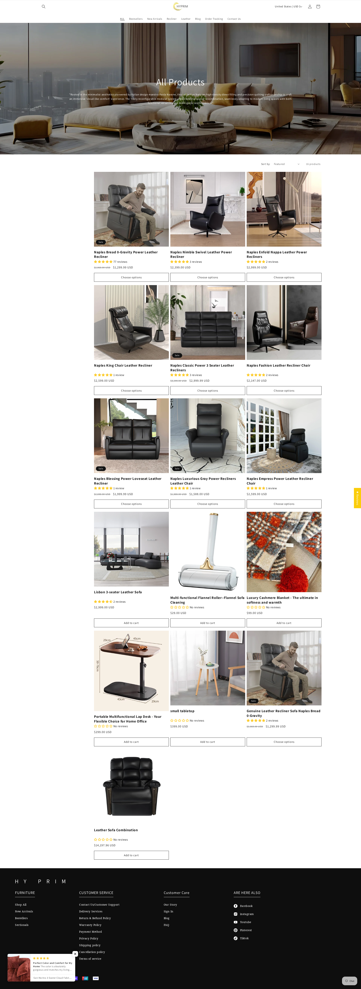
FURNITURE (25, 892)
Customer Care (177, 892)
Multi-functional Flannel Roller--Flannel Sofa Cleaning (207, 600)
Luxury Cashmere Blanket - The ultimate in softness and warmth (282, 600)
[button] (43, 6)
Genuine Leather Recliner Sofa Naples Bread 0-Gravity (283, 713)
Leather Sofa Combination (116, 830)
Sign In (168, 911)
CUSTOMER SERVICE (96, 892)
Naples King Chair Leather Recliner (123, 365)
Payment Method (90, 931)
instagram (245, 914)
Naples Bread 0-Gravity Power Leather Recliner (126, 254)
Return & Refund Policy (95, 918)
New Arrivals (24, 911)
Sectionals (22, 925)
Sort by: (265, 164)
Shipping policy (89, 945)
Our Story (170, 904)
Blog (167, 918)
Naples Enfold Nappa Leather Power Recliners (277, 254)
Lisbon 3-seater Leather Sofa (118, 592)
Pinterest (244, 930)
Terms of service (90, 958)
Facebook (245, 906)
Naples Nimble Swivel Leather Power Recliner (201, 254)
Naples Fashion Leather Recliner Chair (278, 365)
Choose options (131, 277)
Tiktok (243, 938)
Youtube (244, 922)
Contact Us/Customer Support (99, 904)
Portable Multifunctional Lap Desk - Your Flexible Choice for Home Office (128, 718)
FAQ (166, 925)
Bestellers (21, 918)
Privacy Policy (88, 938)
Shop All (21, 904)
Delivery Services (90, 911)
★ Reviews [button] (357, 498)
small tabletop (182, 711)
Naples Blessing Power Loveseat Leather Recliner (128, 480)
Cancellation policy (92, 952)
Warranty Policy (90, 925)
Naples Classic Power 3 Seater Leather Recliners (202, 367)
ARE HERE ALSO (247, 892)
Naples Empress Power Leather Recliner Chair (280, 480)
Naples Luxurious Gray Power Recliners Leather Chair (203, 480)
